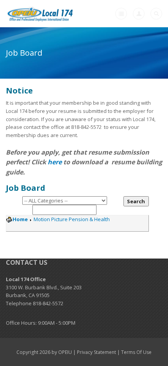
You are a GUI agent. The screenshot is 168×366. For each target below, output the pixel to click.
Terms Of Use (136, 352)
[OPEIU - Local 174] (40, 13)
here (55, 162)
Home (20, 219)
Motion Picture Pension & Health (71, 219)
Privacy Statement (96, 352)
